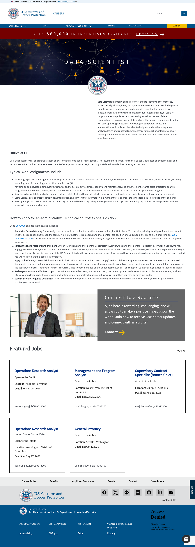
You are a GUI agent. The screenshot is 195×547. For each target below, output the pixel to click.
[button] (186, 539)
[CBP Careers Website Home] (36, 13)
